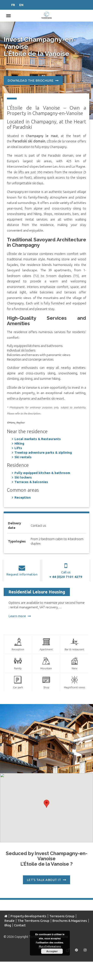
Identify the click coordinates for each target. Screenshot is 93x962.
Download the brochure (31, 80)
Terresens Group (61, 916)
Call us (66, 574)
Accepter (52, 951)
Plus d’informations (50, 946)
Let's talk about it (44, 880)
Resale (9, 920)
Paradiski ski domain (29, 141)
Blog (7, 925)
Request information (21, 574)
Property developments (28, 916)
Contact (20, 925)
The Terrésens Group (33, 920)
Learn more (17, 616)
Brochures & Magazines (69, 920)
